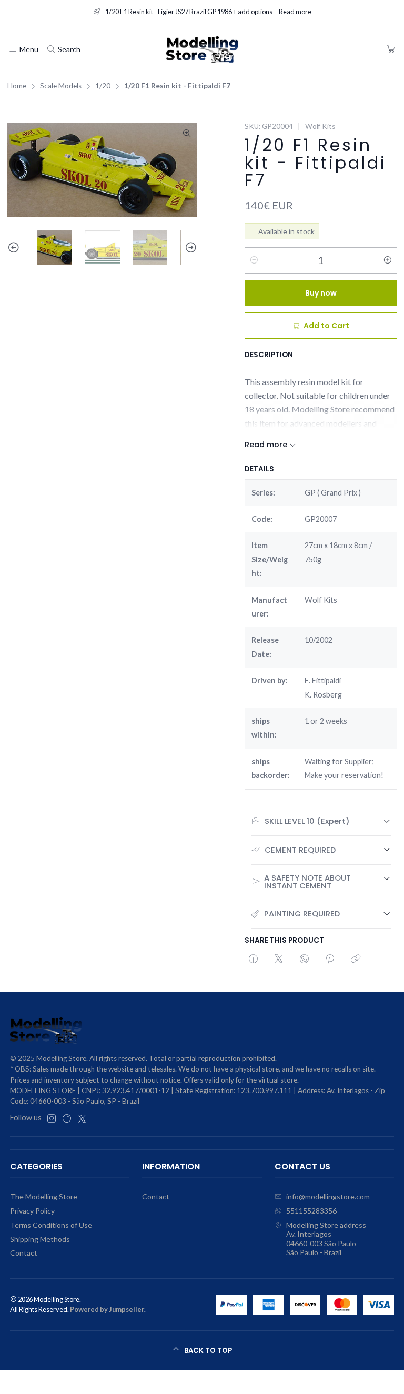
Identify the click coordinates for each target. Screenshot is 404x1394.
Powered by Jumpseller (107, 1309)
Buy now (321, 293)
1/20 (102, 86)
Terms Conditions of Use (51, 1224)
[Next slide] (189, 248)
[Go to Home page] (202, 49)
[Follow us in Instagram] (51, 1118)
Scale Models (61, 86)
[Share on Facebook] (253, 959)
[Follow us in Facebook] (67, 1118)
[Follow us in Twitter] (82, 1118)
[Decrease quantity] (254, 260)
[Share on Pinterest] (330, 959)
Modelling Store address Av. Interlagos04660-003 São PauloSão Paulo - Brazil (326, 1238)
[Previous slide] (15, 248)
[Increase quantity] (388, 260)
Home (16, 86)
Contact (23, 1252)
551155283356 (311, 1210)
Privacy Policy (32, 1210)
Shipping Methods (40, 1239)
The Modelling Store (43, 1196)
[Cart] (391, 49)
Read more (295, 11)
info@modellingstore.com (328, 1196)
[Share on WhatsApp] (304, 959)
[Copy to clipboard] (356, 959)
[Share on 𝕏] (279, 959)
